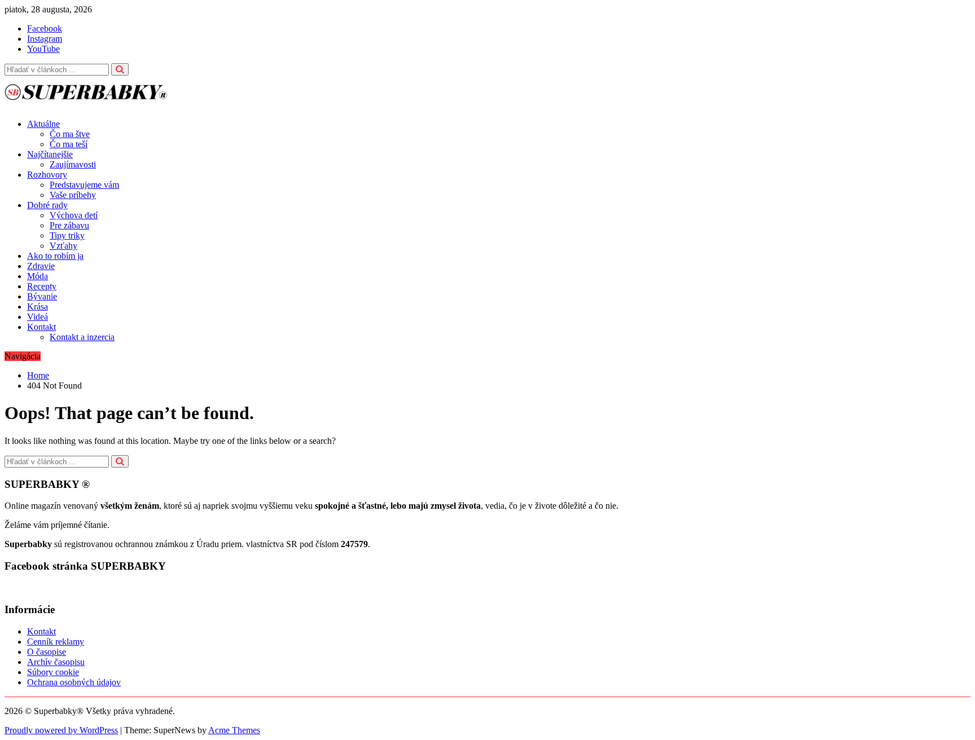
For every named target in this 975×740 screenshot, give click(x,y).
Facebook (44, 28)
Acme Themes (234, 730)
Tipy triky (67, 235)
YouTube (43, 49)
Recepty (41, 286)
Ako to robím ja (55, 256)
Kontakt (41, 327)
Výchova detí (74, 215)
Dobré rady (47, 205)
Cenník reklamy (55, 641)
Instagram (44, 38)
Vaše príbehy (73, 195)
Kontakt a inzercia (82, 337)
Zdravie (41, 266)
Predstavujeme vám (84, 185)
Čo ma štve (70, 134)
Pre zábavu (69, 225)
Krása (37, 306)
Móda (37, 276)
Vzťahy (63, 245)
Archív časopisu (56, 662)
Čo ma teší (68, 144)
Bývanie (42, 296)
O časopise (46, 652)
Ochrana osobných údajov (74, 682)
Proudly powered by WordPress (61, 730)
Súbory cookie (53, 672)
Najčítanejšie (50, 154)
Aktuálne (43, 124)
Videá (37, 316)
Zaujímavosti (73, 164)
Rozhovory (47, 174)
